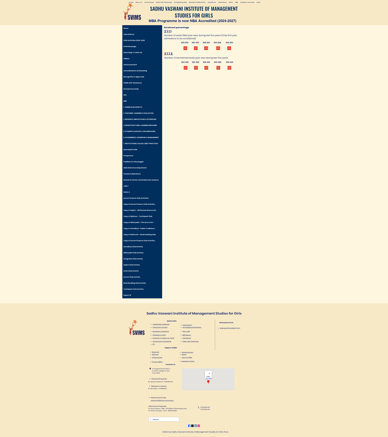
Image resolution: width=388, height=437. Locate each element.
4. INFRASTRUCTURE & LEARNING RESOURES (140, 125)
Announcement (130, 64)
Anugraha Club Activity (133, 259)
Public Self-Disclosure (132, 83)
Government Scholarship (162, 341)
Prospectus (128, 155)
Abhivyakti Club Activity (133, 253)
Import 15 (127, 295)
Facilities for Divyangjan (133, 162)
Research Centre (188, 361)
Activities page (129, 46)
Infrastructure (157, 357)
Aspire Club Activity (131, 265)
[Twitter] (192, 426)
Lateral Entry (128, 34)
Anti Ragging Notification (192, 327)
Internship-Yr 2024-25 (132, 52)
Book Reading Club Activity (134, 283)
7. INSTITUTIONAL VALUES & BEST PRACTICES (140, 143)
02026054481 (205, 407)
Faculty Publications (132, 174)
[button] (138, 2)
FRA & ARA (186, 331)
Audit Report (187, 325)
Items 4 (126, 192)
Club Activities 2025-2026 (134, 40)
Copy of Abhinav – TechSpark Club (137, 216)
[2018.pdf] (229, 48)
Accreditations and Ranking (135, 71)
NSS (125, 95)
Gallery (126, 58)
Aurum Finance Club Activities (136, 198)
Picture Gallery (157, 362)
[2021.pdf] (195, 48)
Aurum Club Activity (131, 277)
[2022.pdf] (185, 48)
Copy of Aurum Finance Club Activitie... (139, 204)
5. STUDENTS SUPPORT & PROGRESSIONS (139, 131)
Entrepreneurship (131, 89)
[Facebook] (189, 426)
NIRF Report (186, 335)
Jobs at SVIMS (187, 357)
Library (184, 354)
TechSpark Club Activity (133, 289)
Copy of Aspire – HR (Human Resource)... (140, 210)
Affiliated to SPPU (159, 335)
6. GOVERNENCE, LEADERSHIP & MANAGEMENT (141, 137)
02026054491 (205, 409)
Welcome (155, 352)
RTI (154, 344)
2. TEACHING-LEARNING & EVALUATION (138, 113)
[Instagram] (198, 426)
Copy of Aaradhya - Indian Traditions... (139, 228)
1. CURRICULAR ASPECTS (132, 107)
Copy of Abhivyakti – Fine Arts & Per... (138, 222)
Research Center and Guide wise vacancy (141, 180)
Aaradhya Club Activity (133, 246)
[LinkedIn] (195, 426)
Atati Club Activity (131, 271)
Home (125, 28)
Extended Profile (130, 149)
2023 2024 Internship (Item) (134, 168)
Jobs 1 (125, 186)
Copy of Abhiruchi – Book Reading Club (139, 234)
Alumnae (155, 354)
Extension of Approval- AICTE (163, 338)
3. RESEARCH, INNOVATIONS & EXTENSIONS (139, 119)
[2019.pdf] (218, 48)
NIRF (125, 101)
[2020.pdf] (206, 48)
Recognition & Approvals (133, 77)
